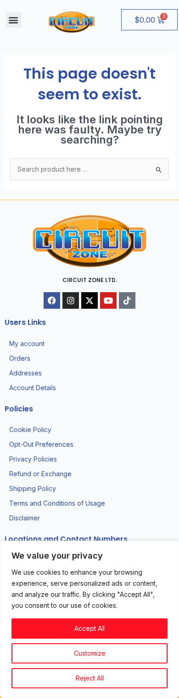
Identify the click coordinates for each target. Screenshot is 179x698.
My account (27, 343)
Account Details (32, 388)
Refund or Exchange (40, 474)
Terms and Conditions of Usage (57, 503)
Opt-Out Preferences (41, 444)
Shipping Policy (32, 488)
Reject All (90, 678)
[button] (13, 20)
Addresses (25, 373)
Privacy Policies (33, 459)
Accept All (89, 628)
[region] (89, 619)
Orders (19, 358)
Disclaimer (24, 518)
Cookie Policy (30, 429)
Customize (90, 653)
